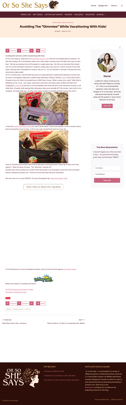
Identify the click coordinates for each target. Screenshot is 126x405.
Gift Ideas (38, 15)
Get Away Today (70, 269)
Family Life (26, 15)
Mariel (58, 31)
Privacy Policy (117, 399)
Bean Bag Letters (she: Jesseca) (14, 322)
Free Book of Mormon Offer (54, 371)
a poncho (18, 85)
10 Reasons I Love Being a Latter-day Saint (59, 375)
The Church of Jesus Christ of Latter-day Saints (61, 380)
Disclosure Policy (102, 399)
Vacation (90, 15)
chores (63, 77)
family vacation (18, 309)
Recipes (68, 15)
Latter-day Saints (54, 15)
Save (8, 298)
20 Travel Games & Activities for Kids (19, 289)
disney (8, 309)
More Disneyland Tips (59, 178)
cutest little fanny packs (23, 126)
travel (27, 309)
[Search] (120, 47)
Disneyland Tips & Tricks (40, 59)
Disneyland (57, 22)
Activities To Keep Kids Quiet (16, 292)
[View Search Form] (122, 5)
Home (93, 6)
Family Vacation (67, 22)
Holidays (78, 15)
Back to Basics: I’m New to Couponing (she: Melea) (66, 322)
